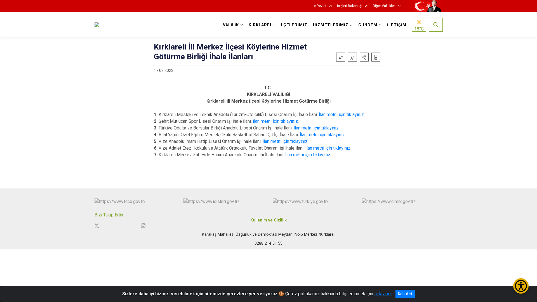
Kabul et (405, 294)
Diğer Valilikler (384, 6)
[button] (364, 57)
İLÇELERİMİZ (293, 25)
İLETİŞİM (396, 25)
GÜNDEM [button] (367, 25)
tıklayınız (383, 293)
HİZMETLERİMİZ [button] (330, 25)
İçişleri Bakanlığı (349, 6)
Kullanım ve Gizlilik (268, 220)
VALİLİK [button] (231, 25)
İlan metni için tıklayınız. (342, 114)
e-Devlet (320, 6)
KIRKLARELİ (261, 25)
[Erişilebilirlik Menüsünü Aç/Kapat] (521, 286)
